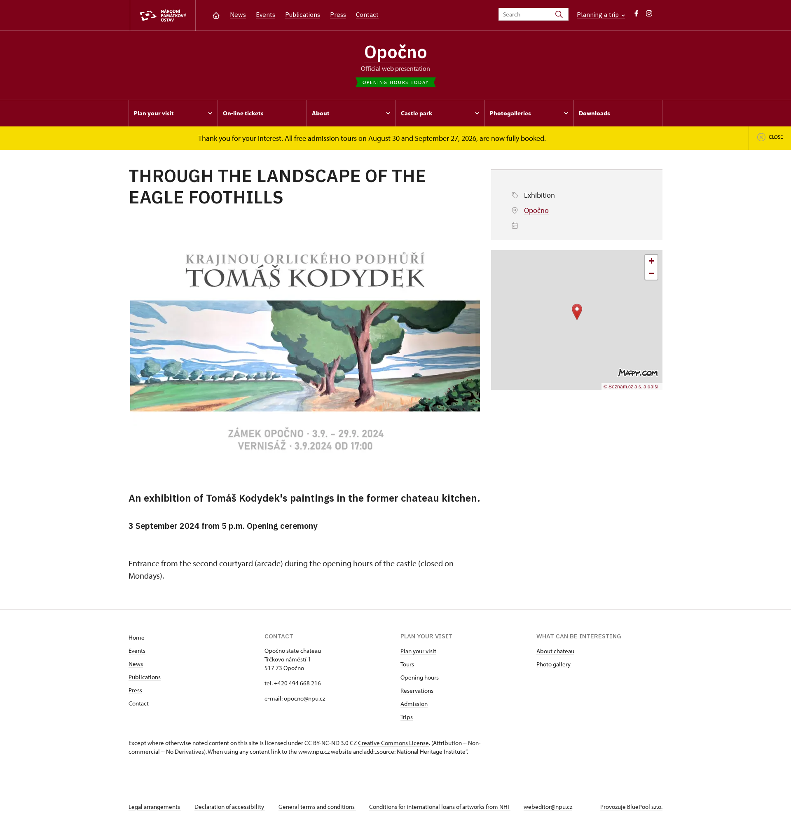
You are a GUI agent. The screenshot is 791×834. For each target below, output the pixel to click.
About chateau (555, 651)
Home (137, 637)
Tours (407, 664)
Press (338, 15)
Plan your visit (418, 651)
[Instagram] (649, 15)
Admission (414, 704)
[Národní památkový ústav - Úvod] (163, 15)
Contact (367, 15)
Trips (406, 717)
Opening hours (419, 677)
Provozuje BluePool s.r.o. (631, 807)
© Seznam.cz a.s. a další (631, 386)
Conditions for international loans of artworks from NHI (439, 807)
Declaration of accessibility (229, 807)
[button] (577, 312)
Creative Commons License (393, 743)
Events (265, 15)
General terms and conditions (317, 807)
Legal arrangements (155, 807)
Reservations (416, 690)
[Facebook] (636, 15)
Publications (302, 15)
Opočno (395, 51)
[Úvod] (216, 15)
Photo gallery (553, 664)
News (238, 15)
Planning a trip (598, 15)
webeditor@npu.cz (548, 807)
